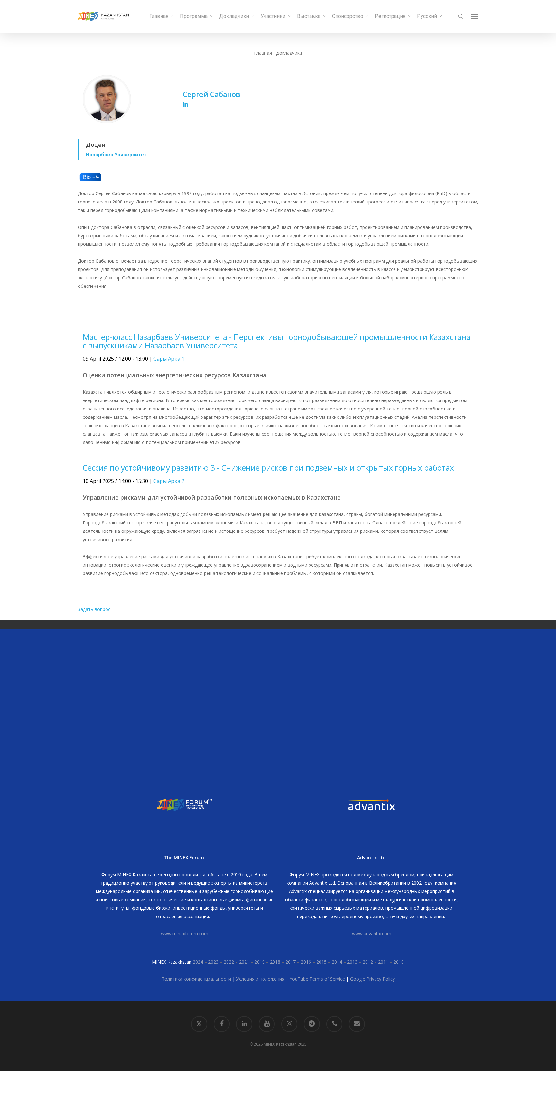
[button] (474, 16)
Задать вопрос (94, 609)
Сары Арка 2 (168, 480)
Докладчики (289, 53)
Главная (263, 53)
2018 (275, 962)
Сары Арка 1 (168, 358)
